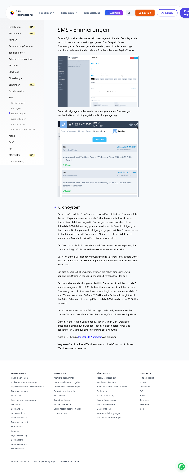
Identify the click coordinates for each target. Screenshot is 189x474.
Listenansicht (17, 408)
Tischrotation (17, 395)
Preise (142, 395)
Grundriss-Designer (63, 400)
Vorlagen (16, 108)
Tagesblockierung (19, 435)
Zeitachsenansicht (19, 422)
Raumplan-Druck (19, 444)
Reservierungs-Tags (106, 395)
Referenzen (145, 400)
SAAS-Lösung (60, 395)
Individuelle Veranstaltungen (24, 382)
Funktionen (45, 12)
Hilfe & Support (147, 377)
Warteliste (15, 404)
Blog (142, 408)
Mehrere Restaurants (64, 377)
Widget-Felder (18, 118)
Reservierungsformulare (65, 391)
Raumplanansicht (19, 417)
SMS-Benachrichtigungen (109, 413)
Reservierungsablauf (106, 377)
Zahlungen (102, 391)
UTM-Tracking (60, 413)
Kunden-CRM (17, 426)
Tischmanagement (19, 391)
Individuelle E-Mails (106, 404)
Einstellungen (18, 103)
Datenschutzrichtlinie (69, 461)
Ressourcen (67, 12)
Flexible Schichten (19, 377)
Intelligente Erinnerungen (109, 417)
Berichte (15, 431)
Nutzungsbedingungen (45, 461)
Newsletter (145, 404)
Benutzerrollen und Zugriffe (67, 382)
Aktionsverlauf (17, 448)
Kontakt (143, 382)
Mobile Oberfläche (62, 404)
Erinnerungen (18, 113)
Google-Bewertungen (106, 400)
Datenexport (17, 439)
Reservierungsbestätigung (23, 400)
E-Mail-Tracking (104, 408)
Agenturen (115, 12)
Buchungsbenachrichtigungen (27, 129)
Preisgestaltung (91, 12)
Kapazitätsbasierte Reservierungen (27, 386)
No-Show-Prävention (106, 382)
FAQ (141, 391)
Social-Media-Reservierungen (67, 408)
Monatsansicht (18, 413)
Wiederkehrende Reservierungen (112, 386)
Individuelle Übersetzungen (67, 386)
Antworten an (18, 124)
